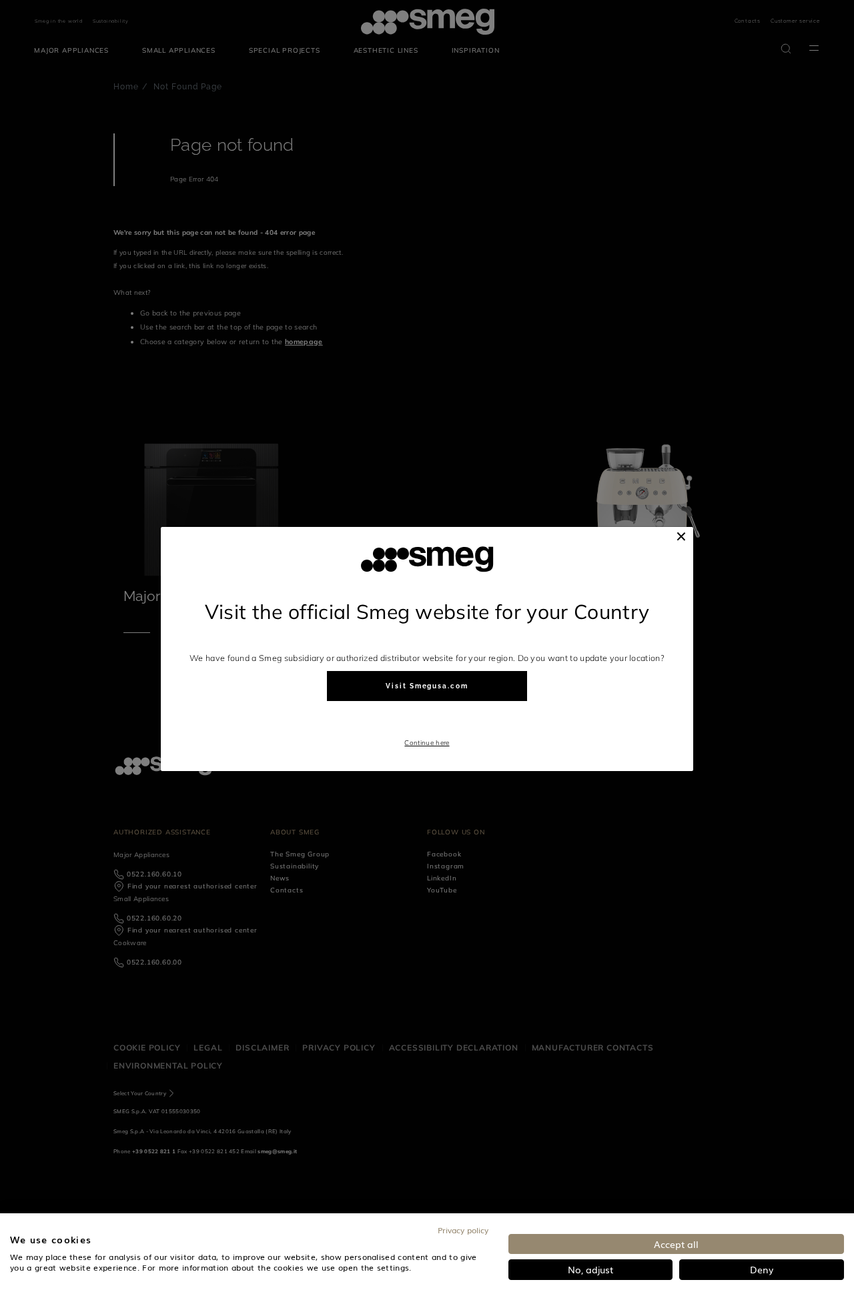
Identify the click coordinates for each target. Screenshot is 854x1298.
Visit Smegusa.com (427, 686)
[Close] (681, 536)
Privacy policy (463, 1230)
